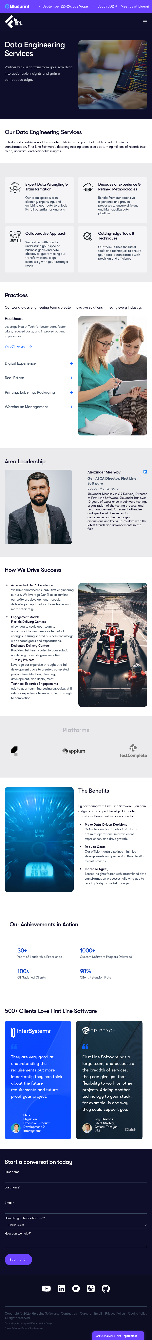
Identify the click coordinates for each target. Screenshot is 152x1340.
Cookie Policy (137, 1313)
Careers (85, 1313)
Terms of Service (29, 1328)
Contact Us (69, 1313)
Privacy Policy (11, 1328)
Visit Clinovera (15, 346)
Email (98, 1313)
